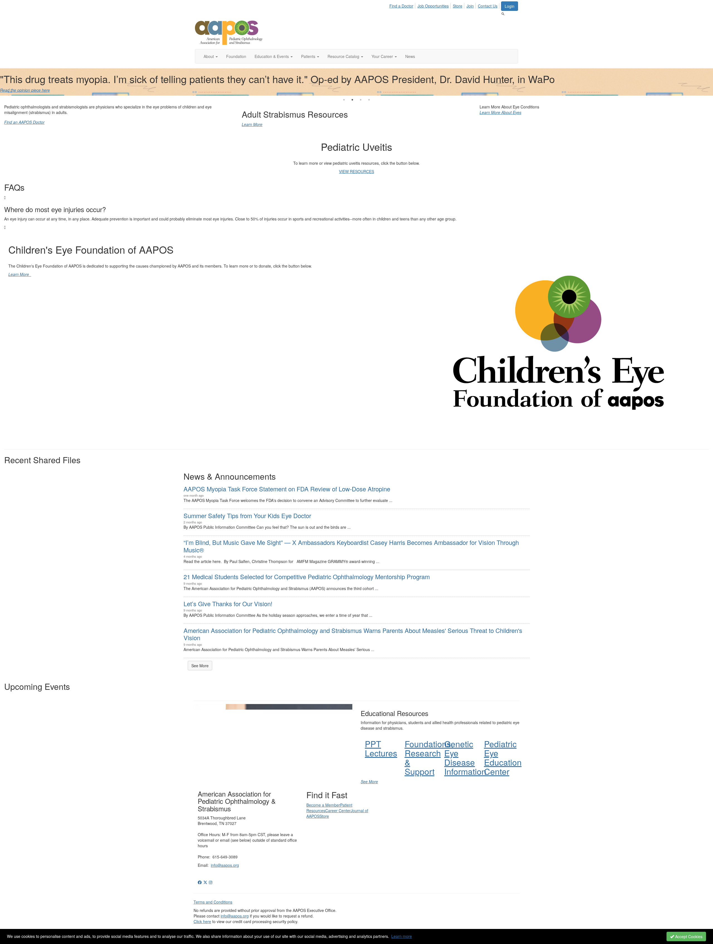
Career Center (338, 810)
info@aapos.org (225, 865)
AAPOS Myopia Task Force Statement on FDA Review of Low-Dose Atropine (287, 488)
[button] (210, 56)
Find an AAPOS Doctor (24, 122)
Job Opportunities (433, 6)
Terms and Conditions (213, 902)
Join (470, 6)
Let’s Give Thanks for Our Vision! (228, 603)
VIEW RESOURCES (356, 171)
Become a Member (323, 805)
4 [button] (369, 100)
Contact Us (487, 6)
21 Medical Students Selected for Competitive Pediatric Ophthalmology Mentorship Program (307, 576)
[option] (356, 82)
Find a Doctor (401, 6)
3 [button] (360, 100)
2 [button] (352, 100)
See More (200, 665)
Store (457, 6)
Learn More (252, 124)
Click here (202, 921)
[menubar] (445, 5)
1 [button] (344, 100)
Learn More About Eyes (500, 112)
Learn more (401, 936)
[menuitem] (403, 5)
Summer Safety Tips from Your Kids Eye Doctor (247, 515)
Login (509, 6)
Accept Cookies (688, 936)
